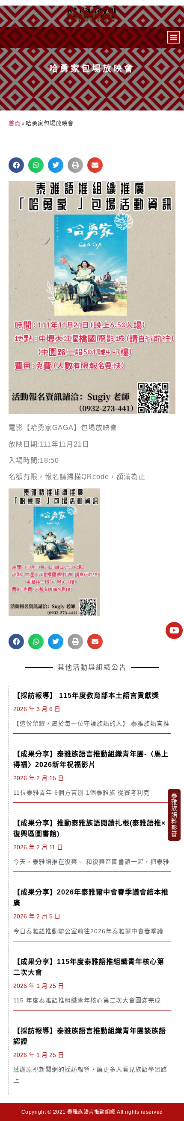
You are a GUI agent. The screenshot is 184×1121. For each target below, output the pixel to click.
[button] (173, 37)
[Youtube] (174, 630)
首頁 (15, 123)
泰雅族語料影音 (174, 814)
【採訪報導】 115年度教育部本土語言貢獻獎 (86, 695)
